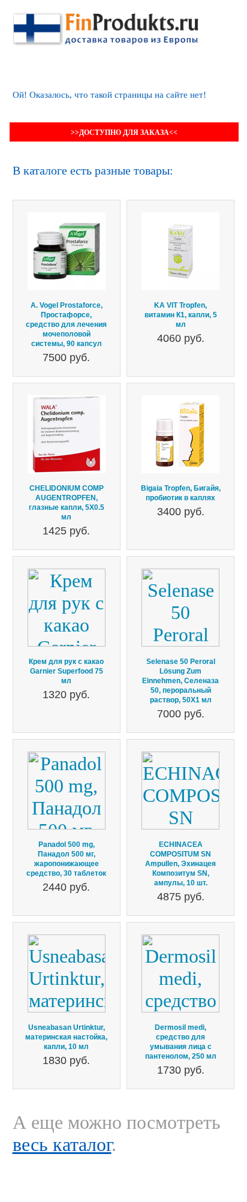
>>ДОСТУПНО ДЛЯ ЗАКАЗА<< (124, 132)
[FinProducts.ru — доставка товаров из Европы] (105, 23)
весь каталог (62, 1144)
